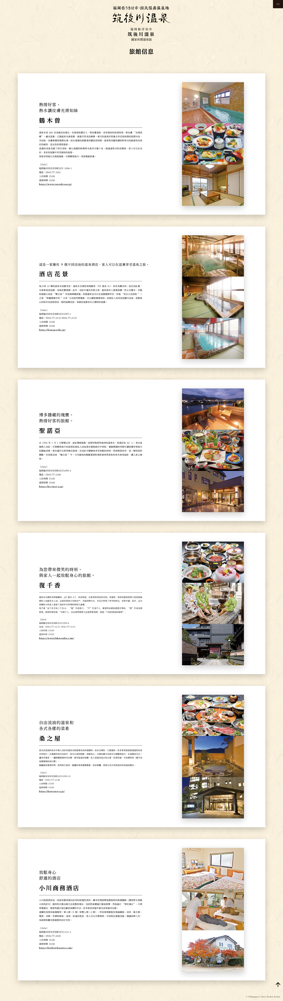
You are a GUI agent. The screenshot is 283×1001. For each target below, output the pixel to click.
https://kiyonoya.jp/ (51, 486)
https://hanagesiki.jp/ (52, 329)
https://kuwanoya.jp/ (52, 791)
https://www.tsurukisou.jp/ (55, 184)
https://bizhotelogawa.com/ (56, 947)
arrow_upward (278, 984)
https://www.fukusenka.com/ (56, 638)
